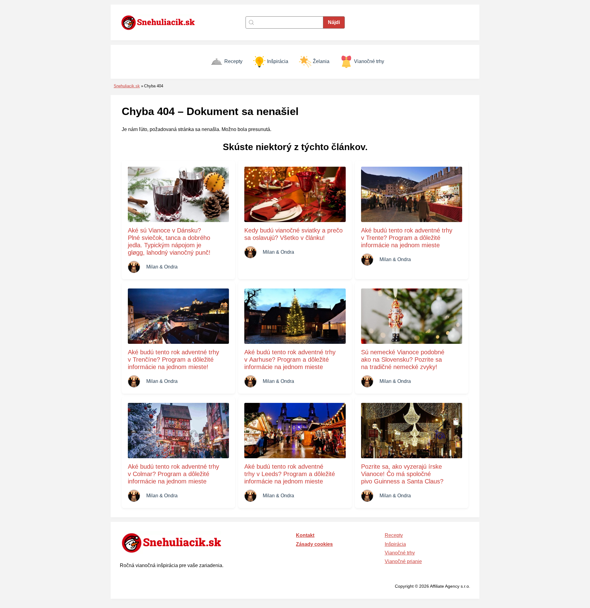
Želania (321, 61)
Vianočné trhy (369, 61)
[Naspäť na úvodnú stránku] (161, 22)
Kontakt (305, 535)
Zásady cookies (314, 544)
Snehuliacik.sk (127, 86)
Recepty (233, 61)
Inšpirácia (277, 61)
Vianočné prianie (403, 561)
